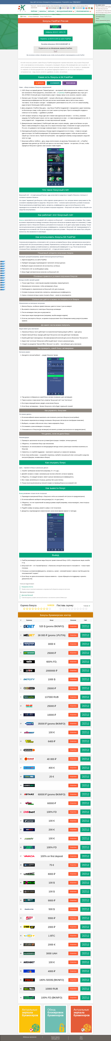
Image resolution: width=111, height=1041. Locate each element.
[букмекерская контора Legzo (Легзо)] (29, 714)
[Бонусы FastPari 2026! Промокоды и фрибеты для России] (55, 26)
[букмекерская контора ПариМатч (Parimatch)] (29, 741)
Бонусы (42, 11)
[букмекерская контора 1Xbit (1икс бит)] (29, 935)
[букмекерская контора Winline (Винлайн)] (29, 750)
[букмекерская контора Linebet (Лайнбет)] (29, 873)
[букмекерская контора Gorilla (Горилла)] (29, 882)
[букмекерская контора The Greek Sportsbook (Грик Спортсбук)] (29, 891)
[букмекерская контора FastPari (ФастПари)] (29, 847)
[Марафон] (2, 266)
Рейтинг (34, 11)
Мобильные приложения (29, 1037)
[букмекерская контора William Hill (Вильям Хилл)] (29, 776)
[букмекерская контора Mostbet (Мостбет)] (29, 688)
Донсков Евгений (27, 595)
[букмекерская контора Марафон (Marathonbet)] (29, 644)
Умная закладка (52, 8)
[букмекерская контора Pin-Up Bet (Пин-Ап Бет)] (29, 705)
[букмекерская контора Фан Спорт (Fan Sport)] (29, 838)
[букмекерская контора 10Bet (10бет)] (29, 829)
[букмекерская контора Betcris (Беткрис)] (29, 909)
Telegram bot (79, 8)
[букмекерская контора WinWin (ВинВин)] (29, 988)
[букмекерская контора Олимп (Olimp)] (29, 758)
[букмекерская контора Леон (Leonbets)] (29, 670)
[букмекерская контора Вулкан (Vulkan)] (29, 803)
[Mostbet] (2, 282)
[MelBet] (2, 263)
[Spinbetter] (2, 284)
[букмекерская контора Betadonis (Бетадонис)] (29, 865)
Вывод (21, 493)
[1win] (2, 275)
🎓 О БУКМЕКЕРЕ (54, 83)
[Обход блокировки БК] (55, 1019)
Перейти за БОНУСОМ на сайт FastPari (55, 39)
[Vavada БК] (2, 273)
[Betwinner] (2, 270)
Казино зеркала (55, 1037)
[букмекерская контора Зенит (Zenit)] (29, 723)
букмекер (61, 92)
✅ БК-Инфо (23, 16)
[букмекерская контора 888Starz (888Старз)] (29, 794)
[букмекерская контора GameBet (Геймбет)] (29, 953)
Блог (81, 1037)
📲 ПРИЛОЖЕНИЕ (70, 83)
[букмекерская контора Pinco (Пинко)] (29, 980)
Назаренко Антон (27, 587)
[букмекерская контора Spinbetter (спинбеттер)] (29, 697)
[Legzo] (2, 289)
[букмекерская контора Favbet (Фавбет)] (29, 732)
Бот (58, 8)
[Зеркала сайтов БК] (29, 1019)
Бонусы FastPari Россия (55, 21)
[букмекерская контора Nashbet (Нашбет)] (29, 962)
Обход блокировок (64, 11)
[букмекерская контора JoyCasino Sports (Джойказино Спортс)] (29, 944)
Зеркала (51, 11)
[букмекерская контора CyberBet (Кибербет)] (29, 926)
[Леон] (2, 277)
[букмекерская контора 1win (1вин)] (29, 661)
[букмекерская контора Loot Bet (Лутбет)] (29, 785)
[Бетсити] (2, 280)
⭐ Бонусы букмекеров (33, 16)
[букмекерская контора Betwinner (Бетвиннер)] (29, 652)
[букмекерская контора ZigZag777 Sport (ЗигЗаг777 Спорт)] (29, 971)
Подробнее (73, 626)
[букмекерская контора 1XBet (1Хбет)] (29, 626)
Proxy (71, 8)
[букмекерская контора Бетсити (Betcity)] (29, 679)
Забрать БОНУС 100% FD (55, 32)
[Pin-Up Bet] (2, 287)
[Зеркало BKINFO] (22, 8)
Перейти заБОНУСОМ (85, 626)
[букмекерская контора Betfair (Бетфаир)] (29, 820)
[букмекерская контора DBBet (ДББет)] (29, 812)
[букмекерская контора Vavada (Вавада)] (29, 856)
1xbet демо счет (55, 1038)
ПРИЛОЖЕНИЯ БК (82, 11)
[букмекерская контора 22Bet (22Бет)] (29, 900)
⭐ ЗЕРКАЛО (39, 83)
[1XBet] (2, 261)
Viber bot (64, 8)
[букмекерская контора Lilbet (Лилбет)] (29, 997)
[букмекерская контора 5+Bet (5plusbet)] (29, 918)
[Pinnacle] (2, 268)
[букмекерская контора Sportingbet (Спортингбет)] (29, 767)
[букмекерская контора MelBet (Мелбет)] (29, 635)
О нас (81, 1038)
